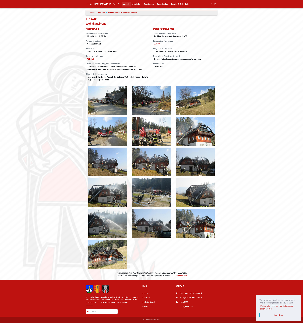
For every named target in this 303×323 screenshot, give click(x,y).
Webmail (145, 307)
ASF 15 (157, 44)
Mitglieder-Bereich (148, 302)
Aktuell (92, 13)
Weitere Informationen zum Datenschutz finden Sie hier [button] (276, 307)
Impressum (146, 298)
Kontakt (145, 293)
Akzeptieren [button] (278, 315)
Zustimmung (181, 276)
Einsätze (101, 13)
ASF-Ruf (90, 59)
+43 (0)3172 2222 (186, 307)
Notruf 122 (184, 302)
